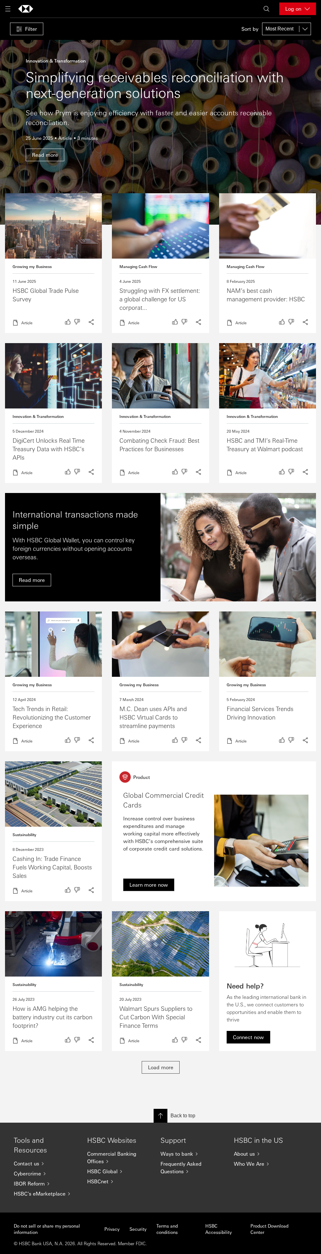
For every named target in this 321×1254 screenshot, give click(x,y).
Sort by (249, 28)
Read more (53, 263)
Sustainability (24, 834)
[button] (26, 29)
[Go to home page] (25, 9)
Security (137, 1229)
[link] (148, 885)
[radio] (67, 322)
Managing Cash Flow (138, 266)
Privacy (111, 1229)
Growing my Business (32, 266)
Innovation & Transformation (38, 416)
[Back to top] (160, 1116)
